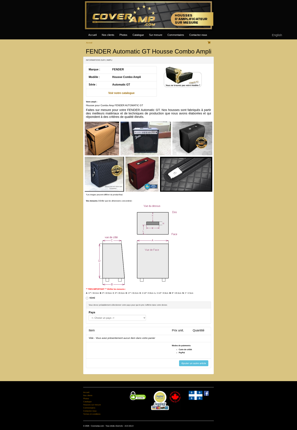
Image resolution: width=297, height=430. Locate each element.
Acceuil (89, 43)
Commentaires (175, 35)
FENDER (118, 69)
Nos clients (108, 35)
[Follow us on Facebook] (206, 393)
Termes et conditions (92, 414)
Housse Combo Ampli (126, 77)
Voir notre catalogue (121, 93)
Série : (93, 84)
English (277, 35)
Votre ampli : (91, 102)
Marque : (94, 69)
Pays (92, 312)
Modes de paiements (181, 345)
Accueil (92, 35)
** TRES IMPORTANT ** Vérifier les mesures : (106, 289)
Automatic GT (121, 84)
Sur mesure (155, 35)
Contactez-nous (198, 35)
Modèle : (94, 77)
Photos (123, 35)
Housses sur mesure (92, 405)
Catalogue (138, 35)
